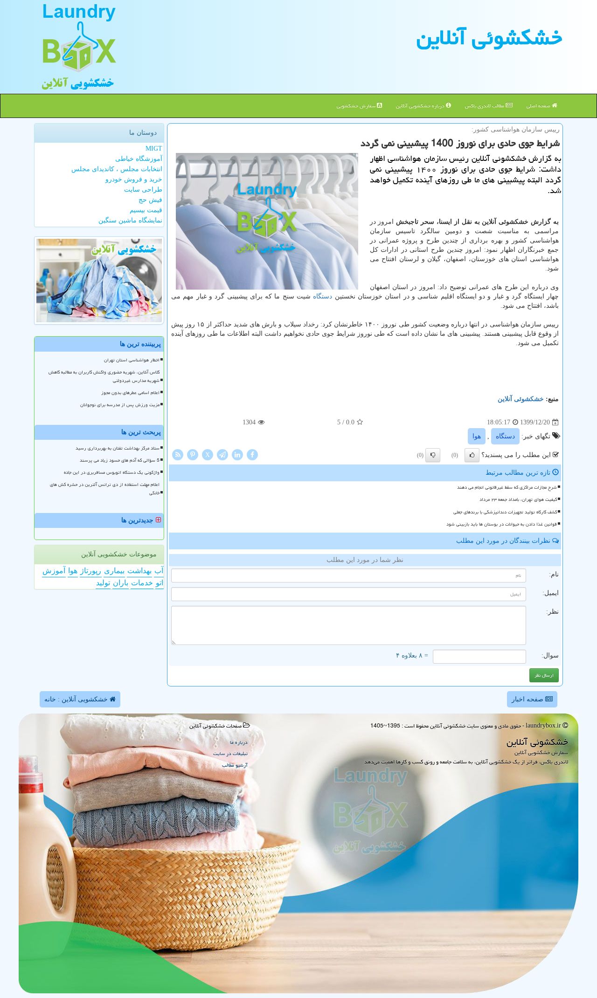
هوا (476, 436)
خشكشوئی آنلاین (489, 37)
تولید (103, 583)
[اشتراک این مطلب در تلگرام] (222, 454)
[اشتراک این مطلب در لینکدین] (237, 454)
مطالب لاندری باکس (485, 106)
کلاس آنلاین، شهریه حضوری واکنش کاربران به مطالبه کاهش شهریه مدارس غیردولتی (104, 376)
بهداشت (139, 571)
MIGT (154, 148)
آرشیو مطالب (235, 765)
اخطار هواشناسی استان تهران (132, 360)
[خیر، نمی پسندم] (432, 455)
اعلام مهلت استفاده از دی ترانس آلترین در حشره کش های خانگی (105, 488)
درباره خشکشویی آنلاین (421, 106)
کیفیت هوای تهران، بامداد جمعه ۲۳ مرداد (518, 499)
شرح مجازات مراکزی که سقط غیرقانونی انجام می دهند (507, 487)
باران (120, 583)
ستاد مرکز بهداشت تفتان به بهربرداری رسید (118, 448)
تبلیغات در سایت (230, 753)
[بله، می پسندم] (472, 455)
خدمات (142, 583)
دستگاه (322, 296)
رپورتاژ (90, 571)
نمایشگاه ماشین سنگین (130, 220)
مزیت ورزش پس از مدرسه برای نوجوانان (120, 404)
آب (158, 571)
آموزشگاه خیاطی (138, 158)
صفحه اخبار (528, 699)
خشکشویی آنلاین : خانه (77, 699)
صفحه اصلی (539, 106)
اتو (159, 583)
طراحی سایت (143, 189)
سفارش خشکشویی (357, 106)
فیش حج (150, 199)
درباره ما (239, 742)
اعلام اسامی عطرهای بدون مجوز (130, 392)
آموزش (53, 571)
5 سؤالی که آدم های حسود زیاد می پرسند (120, 460)
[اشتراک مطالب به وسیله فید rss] (177, 454)
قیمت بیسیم (146, 210)
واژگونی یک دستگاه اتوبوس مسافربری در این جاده (112, 472)
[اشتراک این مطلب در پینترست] (192, 454)
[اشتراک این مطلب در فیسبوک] (252, 454)
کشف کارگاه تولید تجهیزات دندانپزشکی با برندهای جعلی (505, 512)
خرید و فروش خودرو (133, 179)
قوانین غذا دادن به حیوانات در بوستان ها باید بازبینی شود (501, 524)
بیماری (114, 571)
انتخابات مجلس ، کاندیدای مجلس (116, 169)
